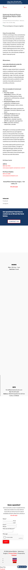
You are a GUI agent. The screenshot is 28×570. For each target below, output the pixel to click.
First (14, 520)
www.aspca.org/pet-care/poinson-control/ (14, 168)
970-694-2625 (17, 1)
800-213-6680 (6, 173)
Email (4, 524)
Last (14, 522)
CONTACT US (14, 221)
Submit (6, 541)
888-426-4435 (6, 166)
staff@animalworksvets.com (14, 390)
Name (5, 519)
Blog (14, 22)
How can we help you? (9, 528)
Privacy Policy (13, 553)
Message (5, 534)
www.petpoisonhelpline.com (10, 175)
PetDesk (14, 555)
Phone (4, 526)
